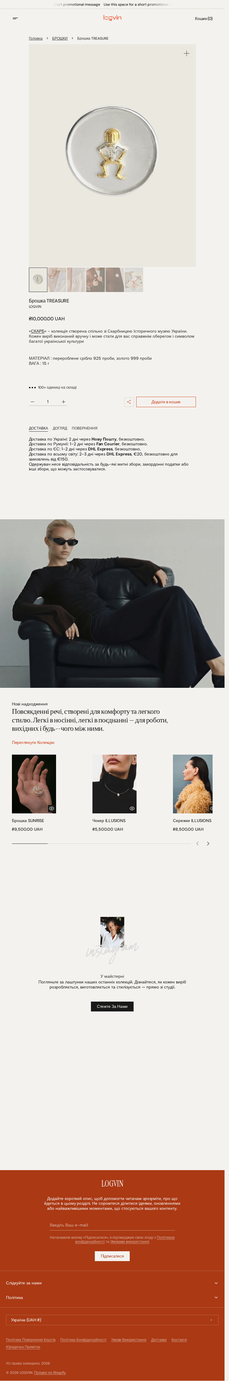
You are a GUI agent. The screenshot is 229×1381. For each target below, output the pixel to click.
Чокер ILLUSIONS (107, 818)
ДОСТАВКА (38, 428)
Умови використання (129, 1339)
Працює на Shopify (50, 1372)
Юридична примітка (23, 1347)
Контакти (179, 1339)
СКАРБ (37, 331)
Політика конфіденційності (83, 1339)
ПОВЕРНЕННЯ (85, 428)
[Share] (129, 402)
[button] (19, 18)
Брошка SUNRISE (28, 818)
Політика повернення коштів (30, 1339)
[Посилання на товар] (33, 792)
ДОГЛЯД (60, 428)
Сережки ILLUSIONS (189, 818)
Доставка (159, 1339)
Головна (36, 38)
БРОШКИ (60, 38)
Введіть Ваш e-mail (69, 1225)
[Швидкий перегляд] (50, 806)
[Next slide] (208, 841)
